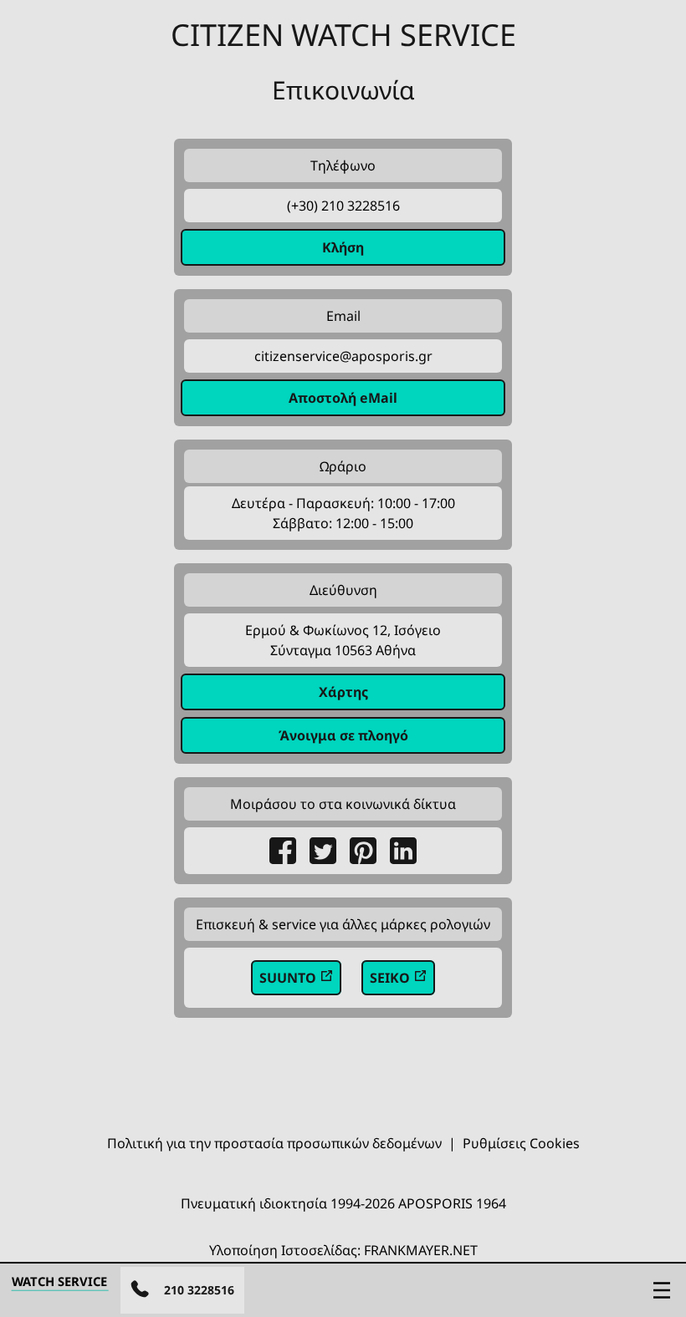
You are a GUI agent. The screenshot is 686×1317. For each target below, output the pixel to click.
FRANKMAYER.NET (421, 1250)
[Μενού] (662, 1290)
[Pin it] (363, 850)
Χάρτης (343, 692)
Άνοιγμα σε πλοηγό (343, 735)
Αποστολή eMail (343, 398)
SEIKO (391, 978)
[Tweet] (323, 850)
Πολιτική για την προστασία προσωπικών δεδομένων (274, 1143)
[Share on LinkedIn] (403, 850)
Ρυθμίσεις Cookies (521, 1143)
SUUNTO (289, 978)
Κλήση (343, 247)
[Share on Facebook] (282, 850)
